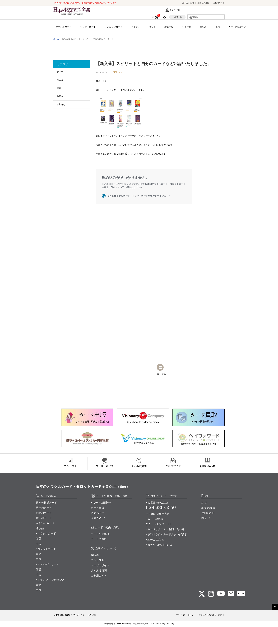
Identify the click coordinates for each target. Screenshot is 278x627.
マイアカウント (176, 10)
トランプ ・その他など (51, 579)
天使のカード (44, 507)
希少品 (203, 26)
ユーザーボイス (100, 565)
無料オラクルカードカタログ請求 (167, 534)
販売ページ (97, 513)
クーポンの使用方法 (158, 513)
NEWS (95, 555)
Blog (203, 518)
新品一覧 (168, 26)
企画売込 (96, 518)
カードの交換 (99, 534)
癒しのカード (44, 518)
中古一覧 (186, 26)
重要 (59, 88)
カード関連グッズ (237, 26)
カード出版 (97, 507)
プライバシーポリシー (185, 615)
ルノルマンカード (114, 26)
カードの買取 (99, 539)
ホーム (56, 39)
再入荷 (60, 80)
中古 (38, 543)
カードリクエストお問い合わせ (166, 529)
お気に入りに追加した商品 (165, 17)
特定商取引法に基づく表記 (210, 615)
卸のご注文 (154, 539)
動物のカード (44, 513)
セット (152, 26)
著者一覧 (178, 17)
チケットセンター (156, 524)
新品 (38, 538)
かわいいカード (45, 523)
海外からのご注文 (158, 544)
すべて (60, 72)
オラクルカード (63, 26)
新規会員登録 (203, 3)
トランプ (135, 26)
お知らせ (61, 104)
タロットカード (88, 26)
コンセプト (97, 560)
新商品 (60, 96)
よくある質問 (188, 3)
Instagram (206, 507)
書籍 (217, 26)
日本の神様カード (46, 502)
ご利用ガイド (219, 3)
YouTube (206, 513)
